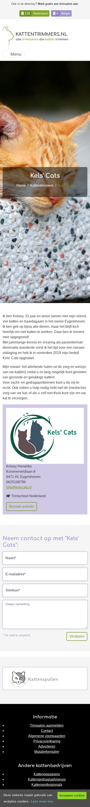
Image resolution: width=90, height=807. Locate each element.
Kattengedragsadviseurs (47, 779)
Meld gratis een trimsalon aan (58, 3)
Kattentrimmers (42, 185)
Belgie (65, 13)
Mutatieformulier (46, 752)
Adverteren (46, 746)
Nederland (40, 13)
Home (21, 185)
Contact (47, 731)
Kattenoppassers (47, 774)
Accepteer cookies (72, 795)
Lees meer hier (42, 801)
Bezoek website (21, 506)
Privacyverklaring (46, 741)
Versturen (76, 636)
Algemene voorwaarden (46, 736)
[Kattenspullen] (34, 679)
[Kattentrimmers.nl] (35, 37)
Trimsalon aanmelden (47, 725)
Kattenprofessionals (46, 784)
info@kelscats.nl (19, 487)
